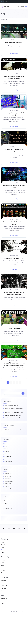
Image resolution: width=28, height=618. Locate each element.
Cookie (2, 603)
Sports (6, 454)
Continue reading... (14, 53)
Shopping (3, 580)
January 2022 (8, 476)
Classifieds (3, 583)
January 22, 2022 (14, 146)
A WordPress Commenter (11, 429)
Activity (3, 560)
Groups (3, 570)
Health (6, 449)
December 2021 (9, 478)
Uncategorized (8, 461)
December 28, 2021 (14, 326)
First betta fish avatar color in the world (14, 417)
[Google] (14, 529)
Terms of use (4, 598)
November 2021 (9, 481)
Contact (3, 552)
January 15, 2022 (14, 183)
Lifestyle (7, 451)
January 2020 (8, 489)
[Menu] (26, 6)
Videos (2, 565)
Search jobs (4, 585)
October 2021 (8, 483)
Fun (6, 446)
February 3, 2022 (14, 39)
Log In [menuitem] (2, 1)
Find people (4, 567)
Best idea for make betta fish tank (13, 415)
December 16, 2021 (14, 360)
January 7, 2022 (14, 289)
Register (22, 6)
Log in (5, 503)
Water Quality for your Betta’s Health (14, 412)
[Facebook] (3, 529)
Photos (2, 562)
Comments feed (8, 508)
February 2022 (8, 473)
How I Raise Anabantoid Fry (14, 42)
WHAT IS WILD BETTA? (14, 329)
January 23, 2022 (14, 110)
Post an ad (3, 590)
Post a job (3, 588)
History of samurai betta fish (14, 258)
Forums (3, 573)
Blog (2, 550)
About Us (3, 545)
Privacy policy (4, 601)
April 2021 (7, 486)
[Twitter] (8, 529)
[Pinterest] (19, 529)
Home (2, 542)
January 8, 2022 (14, 255)
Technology (8, 456)
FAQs (2, 547)
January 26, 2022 (14, 74)
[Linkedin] (24, 529)
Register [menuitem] (7, 1)
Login (18, 6)
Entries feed (7, 506)
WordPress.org (7, 511)
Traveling (7, 459)
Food (6, 443)
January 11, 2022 (14, 219)
